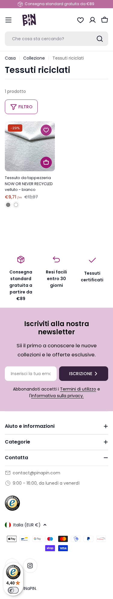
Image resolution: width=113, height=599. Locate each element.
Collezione (34, 58)
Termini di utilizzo (78, 389)
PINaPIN (28, 588)
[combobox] (56, 38)
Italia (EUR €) (27, 525)
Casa (10, 58)
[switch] (13, 590)
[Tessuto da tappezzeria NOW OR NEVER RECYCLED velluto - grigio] (8, 204)
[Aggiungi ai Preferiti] (46, 130)
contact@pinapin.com (36, 473)
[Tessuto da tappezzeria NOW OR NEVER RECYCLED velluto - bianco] (30, 146)
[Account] (92, 20)
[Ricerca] (99, 38)
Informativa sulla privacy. (57, 396)
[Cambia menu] (8, 20)
